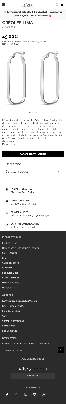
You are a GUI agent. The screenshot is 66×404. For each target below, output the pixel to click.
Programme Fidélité (12, 283)
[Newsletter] (61, 350)
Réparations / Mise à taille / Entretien (21, 248)
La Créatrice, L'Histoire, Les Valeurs (19, 301)
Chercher (57, 4)
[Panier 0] (62, 4)
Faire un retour (9, 243)
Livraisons (7, 268)
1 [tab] (29, 112)
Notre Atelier (8, 326)
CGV (4, 316)
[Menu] (3, 4)
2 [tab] (33, 112)
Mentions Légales (11, 311)
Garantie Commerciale (13, 321)
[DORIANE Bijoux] (27, 4)
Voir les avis (33, 376)
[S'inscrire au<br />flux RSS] (44, 395)
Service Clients (9, 253)
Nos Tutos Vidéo (10, 273)
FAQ (4, 258)
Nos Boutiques (9, 331)
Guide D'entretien (10, 278)
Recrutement (8, 288)
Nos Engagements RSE (13, 306)
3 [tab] (36, 112)
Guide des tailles (10, 263)
